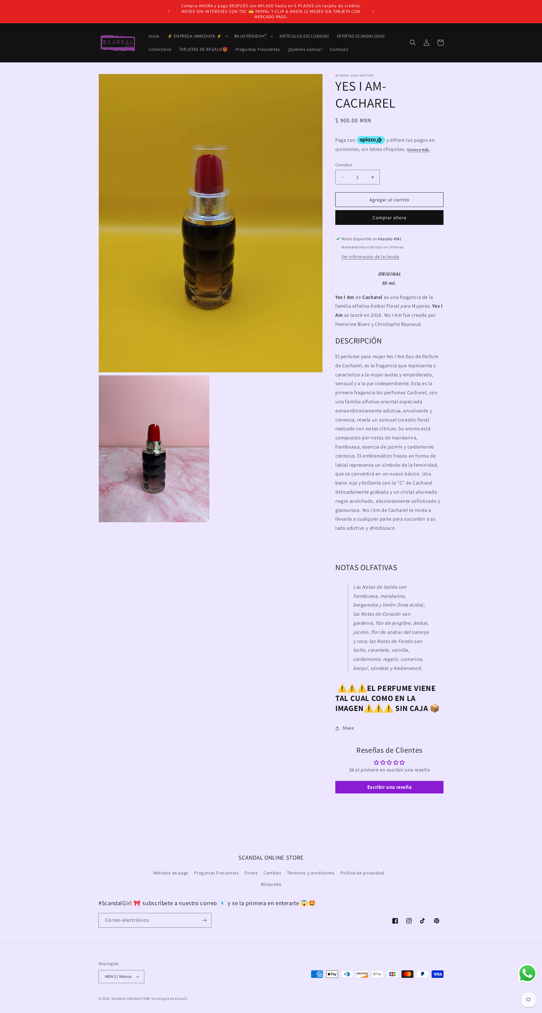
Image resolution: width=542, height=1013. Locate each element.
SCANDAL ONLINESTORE (130, 998)
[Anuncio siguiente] (373, 11)
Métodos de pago (171, 873)
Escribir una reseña (389, 787)
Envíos (251, 873)
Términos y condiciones (310, 873)
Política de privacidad (362, 873)
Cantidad (343, 164)
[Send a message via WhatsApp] (527, 973)
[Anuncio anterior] (169, 11)
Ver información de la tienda (370, 256)
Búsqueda (271, 884)
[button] (197, 36)
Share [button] (348, 728)
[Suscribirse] (204, 920)
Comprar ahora (389, 217)
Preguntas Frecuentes (216, 873)
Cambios (272, 873)
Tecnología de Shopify (169, 998)
